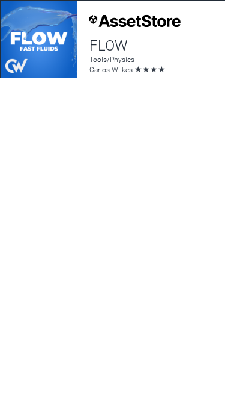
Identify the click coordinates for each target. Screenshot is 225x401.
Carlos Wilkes (111, 70)
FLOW (108, 45)
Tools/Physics (111, 59)
